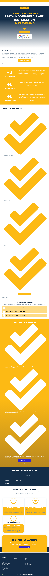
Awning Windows (5, 559)
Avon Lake (27, 560)
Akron (26, 558)
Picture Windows (5, 567)
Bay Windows (4, 562)
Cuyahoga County (28, 565)
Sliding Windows (5, 568)
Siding (3, 569)
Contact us (16, 560)
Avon (26, 559)
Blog (14, 559)
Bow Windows (5, 560)
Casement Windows (6, 563)
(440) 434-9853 (24, 7)
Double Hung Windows (6, 564)
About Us (15, 558)
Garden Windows (5, 565)
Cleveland (26, 563)
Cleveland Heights (28, 564)
